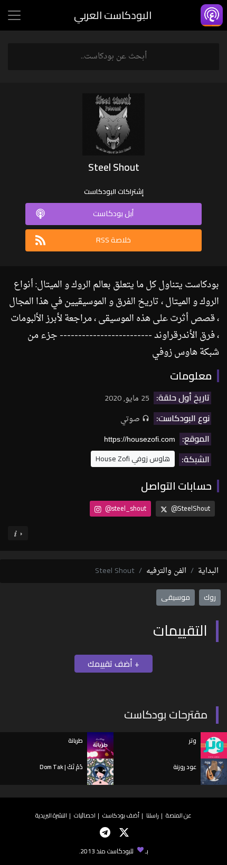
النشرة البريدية (51, 815)
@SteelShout (189, 508)
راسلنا (152, 815)
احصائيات (85, 815)
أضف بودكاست (120, 815)
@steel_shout (124, 508)
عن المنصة (179, 815)
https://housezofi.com (139, 439)
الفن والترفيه (166, 571)
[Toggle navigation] (14, 15)
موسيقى (175, 597)
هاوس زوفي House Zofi (133, 458)
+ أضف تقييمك (113, 664)
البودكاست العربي (113, 15)
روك (210, 597)
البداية (208, 571)
